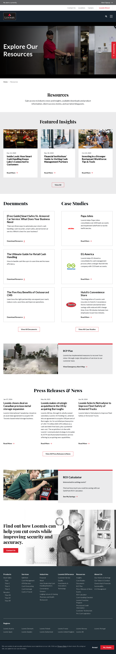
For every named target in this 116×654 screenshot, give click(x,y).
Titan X (7, 589)
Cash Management (28, 580)
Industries (44, 574)
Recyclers (6, 592)
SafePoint (25, 578)
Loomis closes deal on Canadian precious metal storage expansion (17, 406)
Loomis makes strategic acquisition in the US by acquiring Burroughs (54, 406)
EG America (87, 254)
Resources (80, 574)
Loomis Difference (66, 574)
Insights (79, 578)
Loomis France (63, 629)
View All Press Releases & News (58, 454)
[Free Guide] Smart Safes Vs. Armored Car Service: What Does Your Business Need (28, 219)
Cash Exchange (27, 589)
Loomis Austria (8, 629)
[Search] (106, 16)
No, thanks (107, 647)
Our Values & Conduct (102, 580)
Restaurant (44, 600)
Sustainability (98, 586)
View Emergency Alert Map (74, 367)
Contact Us (71, 8)
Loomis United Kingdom (66, 632)
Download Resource (15, 241)
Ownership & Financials (102, 583)
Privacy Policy (62, 646)
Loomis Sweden (27, 632)
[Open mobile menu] (111, 16)
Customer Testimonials (84, 611)
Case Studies (80, 580)
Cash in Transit (27, 592)
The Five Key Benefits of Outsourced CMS (28, 294)
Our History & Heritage (102, 578)
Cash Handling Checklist (84, 597)
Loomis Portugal (99, 629)
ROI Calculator (81, 595)
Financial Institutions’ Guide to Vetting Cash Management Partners (56, 159)
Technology (62, 588)
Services (25, 574)
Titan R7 (8, 598)
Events (78, 592)
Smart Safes (7, 578)
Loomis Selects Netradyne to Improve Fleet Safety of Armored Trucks (95, 406)
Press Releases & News (84, 589)
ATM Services (26, 583)
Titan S (7, 586)
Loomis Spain (7, 632)
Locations (81, 8)
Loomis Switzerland (46, 632)
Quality (60, 580)
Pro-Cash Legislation (83, 613)
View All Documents (29, 329)
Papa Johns (87, 216)
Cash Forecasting (28, 586)
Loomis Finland (45, 629)
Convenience (44, 588)
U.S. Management (100, 589)
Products (7, 574)
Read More (11, 173)
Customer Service (64, 578)
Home (5, 82)
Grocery (43, 591)
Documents (80, 583)
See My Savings (69, 497)
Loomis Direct (104, 8)
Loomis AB (80, 632)
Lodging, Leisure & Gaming (49, 594)
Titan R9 (8, 601)
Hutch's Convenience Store (93, 294)
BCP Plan (79, 586)
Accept (95, 647)
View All (58, 185)
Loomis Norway (81, 629)
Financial (43, 578)
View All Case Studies (87, 329)
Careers (91, 8)
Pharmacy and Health (47, 597)
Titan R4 (8, 595)
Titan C (7, 583)
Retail (42, 580)
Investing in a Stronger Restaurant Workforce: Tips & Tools (94, 159)
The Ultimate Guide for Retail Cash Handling (26, 256)
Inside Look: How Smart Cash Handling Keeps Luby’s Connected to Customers (19, 160)
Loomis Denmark (27, 629)
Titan (6, 580)
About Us (98, 574)
